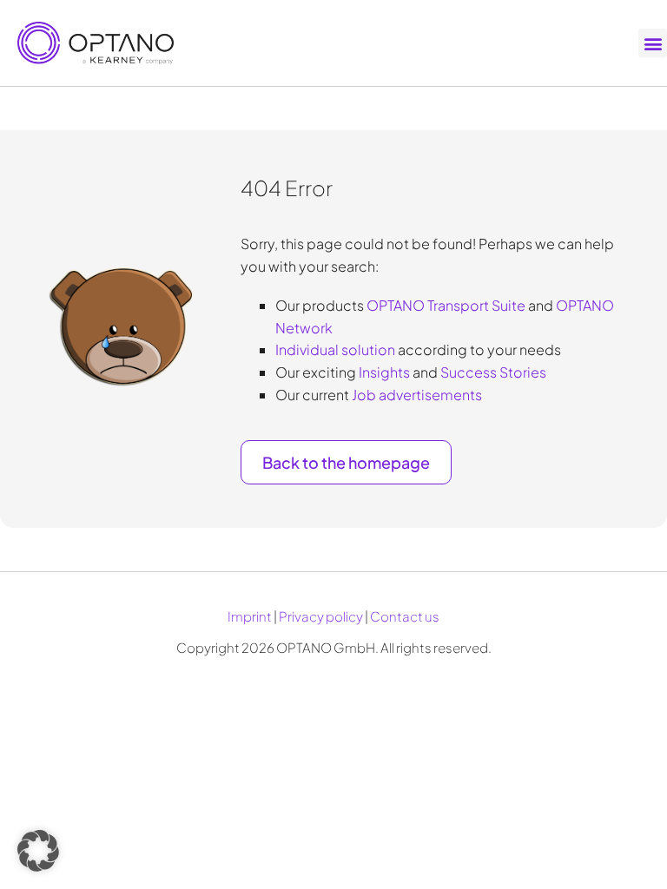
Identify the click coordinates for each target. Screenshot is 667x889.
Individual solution (335, 349)
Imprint (250, 616)
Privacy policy (321, 616)
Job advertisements (417, 394)
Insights (384, 372)
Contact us (404, 616)
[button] (652, 43)
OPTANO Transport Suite (446, 305)
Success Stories (493, 372)
